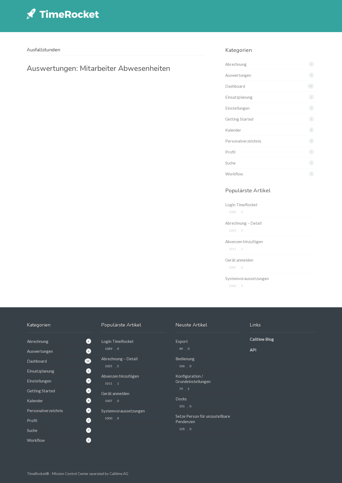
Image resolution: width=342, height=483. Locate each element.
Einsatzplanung (238, 97)
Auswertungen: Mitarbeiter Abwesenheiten (98, 68)
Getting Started (239, 119)
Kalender (233, 130)
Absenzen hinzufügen (244, 241)
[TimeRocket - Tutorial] (63, 13)
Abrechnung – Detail (243, 223)
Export (182, 341)
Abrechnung (236, 64)
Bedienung (185, 358)
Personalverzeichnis (243, 141)
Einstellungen (237, 108)
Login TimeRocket (241, 204)
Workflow (234, 173)
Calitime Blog (262, 339)
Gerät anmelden (239, 260)
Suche (230, 162)
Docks (181, 398)
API (253, 349)
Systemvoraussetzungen (247, 278)
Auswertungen (238, 75)
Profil (230, 152)
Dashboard (235, 86)
